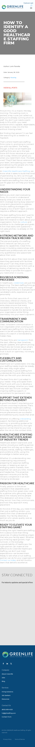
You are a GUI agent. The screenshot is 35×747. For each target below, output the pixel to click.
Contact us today (8, 560)
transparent (22, 340)
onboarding (25, 419)
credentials (19, 283)
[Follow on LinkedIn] (7, 663)
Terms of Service (20, 739)
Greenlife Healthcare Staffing (16, 171)
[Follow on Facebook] (3, 663)
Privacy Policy (7, 739)
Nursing (13, 77)
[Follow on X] (11, 663)
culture (24, 222)
